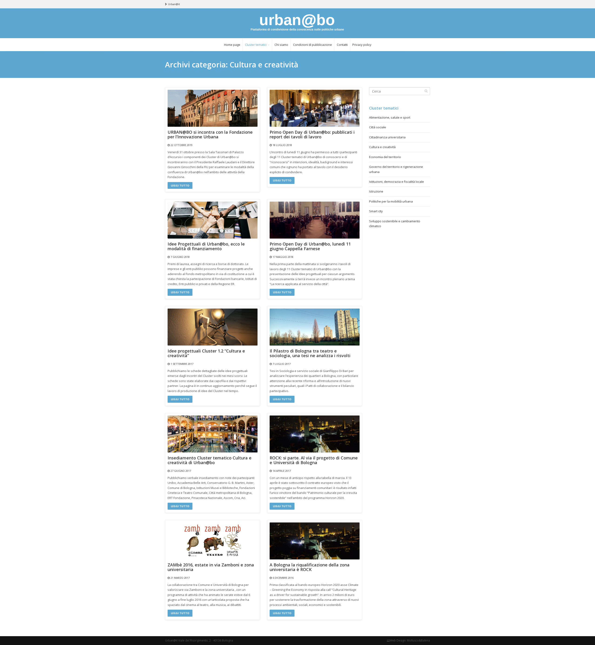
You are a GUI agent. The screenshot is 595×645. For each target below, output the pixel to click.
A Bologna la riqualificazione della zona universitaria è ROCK (310, 567)
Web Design (398, 640)
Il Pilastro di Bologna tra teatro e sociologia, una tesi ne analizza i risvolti (310, 353)
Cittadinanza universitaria (387, 137)
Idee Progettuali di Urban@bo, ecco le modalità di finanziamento (206, 246)
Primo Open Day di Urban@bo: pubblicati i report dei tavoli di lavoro (312, 134)
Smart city (376, 211)
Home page (232, 45)
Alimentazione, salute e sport (389, 117)
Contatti (342, 45)
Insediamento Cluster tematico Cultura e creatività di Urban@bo (209, 460)
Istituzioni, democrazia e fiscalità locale (396, 182)
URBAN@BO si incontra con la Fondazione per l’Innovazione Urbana (210, 134)
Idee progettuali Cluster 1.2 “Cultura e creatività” (206, 353)
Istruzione (376, 191)
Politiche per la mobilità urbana (391, 201)
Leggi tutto (180, 185)
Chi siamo (281, 45)
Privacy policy (361, 45)
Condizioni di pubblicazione (312, 45)
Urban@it (174, 4)
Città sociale (377, 127)
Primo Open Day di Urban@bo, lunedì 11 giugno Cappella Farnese (310, 246)
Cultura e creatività (382, 147)
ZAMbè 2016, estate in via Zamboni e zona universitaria (211, 567)
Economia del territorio (385, 157)
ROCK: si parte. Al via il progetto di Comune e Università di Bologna (314, 460)
